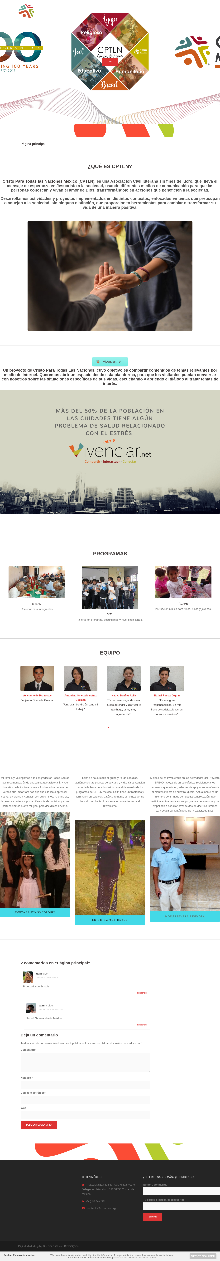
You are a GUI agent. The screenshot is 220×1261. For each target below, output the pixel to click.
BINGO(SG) (71, 1246)
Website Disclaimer (203, 1256)
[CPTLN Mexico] (26, 11)
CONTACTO (193, 11)
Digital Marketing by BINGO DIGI (38, 1246)
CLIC (110, 61)
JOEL (110, 614)
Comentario (28, 1049)
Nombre (27, 1077)
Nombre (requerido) (155, 1184)
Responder (142, 993)
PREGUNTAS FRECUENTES (167, 11)
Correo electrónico (34, 1092)
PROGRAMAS (141, 11)
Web (23, 1107)
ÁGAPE (183, 603)
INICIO (110, 11)
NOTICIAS (124, 11)
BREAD (36, 603)
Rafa (39, 973)
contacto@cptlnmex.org (101, 1208)
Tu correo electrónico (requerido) (164, 1199)
